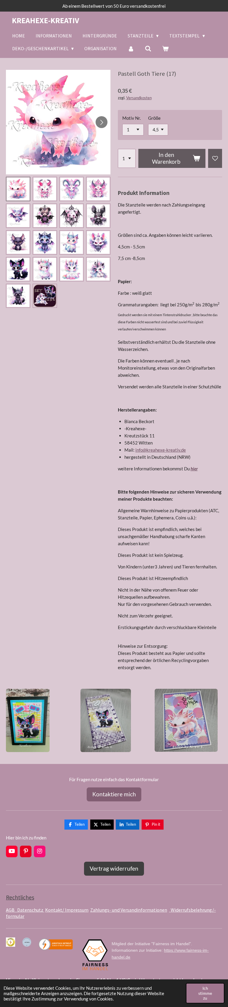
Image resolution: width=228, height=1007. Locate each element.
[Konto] (131, 48)
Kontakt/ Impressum (66, 910)
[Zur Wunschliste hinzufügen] (215, 158)
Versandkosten (139, 98)
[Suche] (148, 48)
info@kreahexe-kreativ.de (160, 450)
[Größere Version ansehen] (28, 720)
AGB (11, 910)
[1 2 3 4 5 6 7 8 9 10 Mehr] (127, 158)
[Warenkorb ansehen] (165, 48)
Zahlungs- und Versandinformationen (128, 910)
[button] (18, 189)
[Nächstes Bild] (101, 122)
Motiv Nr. (131, 118)
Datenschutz (30, 910)
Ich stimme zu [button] (205, 993)
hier (194, 468)
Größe (154, 118)
